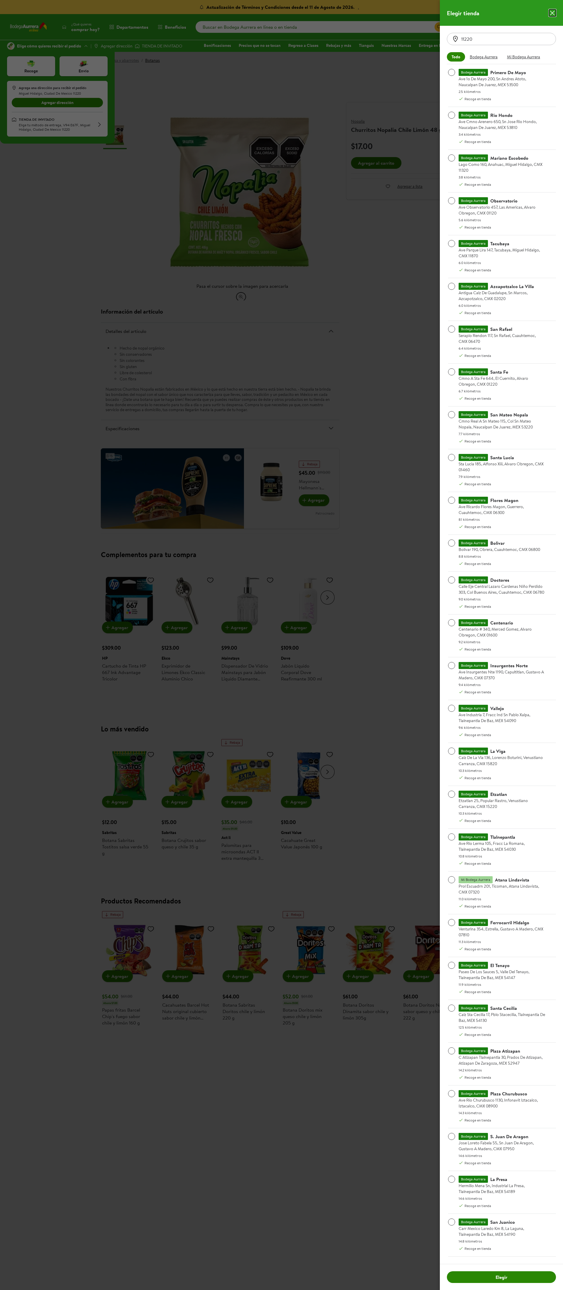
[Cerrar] (552, 12)
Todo (456, 57)
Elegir (501, 1277)
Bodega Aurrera (484, 57)
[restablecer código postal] (455, 38)
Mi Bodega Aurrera (523, 57)
